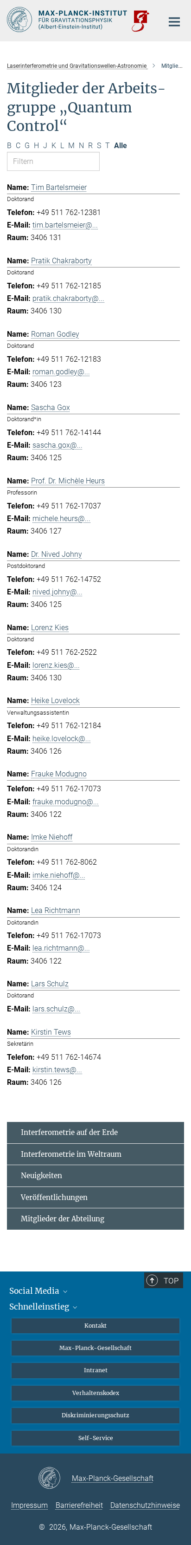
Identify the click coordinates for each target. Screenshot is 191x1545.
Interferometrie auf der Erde (69, 1132)
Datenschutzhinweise (145, 1505)
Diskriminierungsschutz (95, 1415)
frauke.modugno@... (65, 801)
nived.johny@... (57, 591)
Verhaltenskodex (95, 1392)
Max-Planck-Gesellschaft (95, 1347)
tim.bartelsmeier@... (65, 225)
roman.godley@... (61, 371)
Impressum (29, 1505)
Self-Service (95, 1437)
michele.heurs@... (61, 518)
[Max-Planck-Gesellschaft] (55, 1478)
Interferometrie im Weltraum (71, 1154)
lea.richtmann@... (61, 948)
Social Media (35, 1291)
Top (171, 1280)
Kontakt (95, 1325)
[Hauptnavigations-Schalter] (174, 22)
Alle (120, 145)
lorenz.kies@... (56, 665)
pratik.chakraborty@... (68, 298)
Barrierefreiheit (79, 1505)
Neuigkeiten (41, 1175)
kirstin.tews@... (57, 1069)
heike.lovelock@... (61, 738)
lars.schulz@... (56, 1008)
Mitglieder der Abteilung (62, 1218)
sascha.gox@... (57, 445)
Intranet (96, 1370)
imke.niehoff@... (58, 875)
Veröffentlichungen (54, 1197)
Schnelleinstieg (40, 1306)
